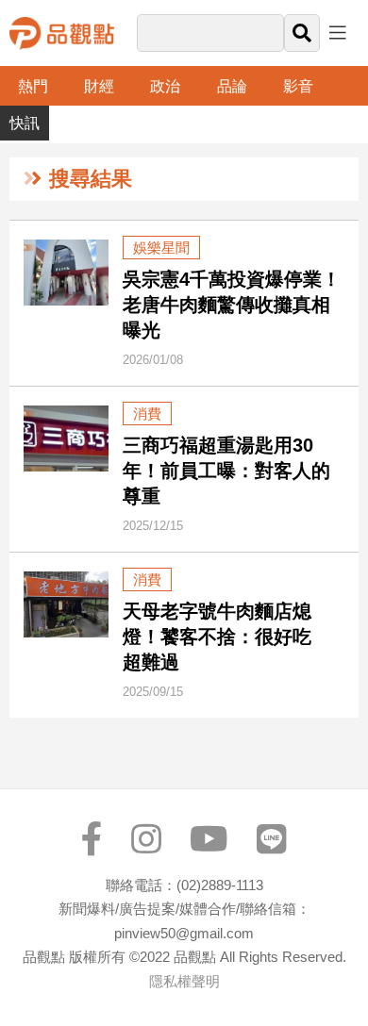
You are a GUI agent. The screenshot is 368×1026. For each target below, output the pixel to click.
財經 (99, 86)
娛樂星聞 (161, 248)
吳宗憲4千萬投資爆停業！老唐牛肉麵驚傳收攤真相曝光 (232, 304)
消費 (147, 413)
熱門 (33, 86)
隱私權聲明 (184, 981)
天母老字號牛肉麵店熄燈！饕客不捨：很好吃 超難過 (226, 636)
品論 (232, 86)
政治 (165, 86)
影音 (298, 86)
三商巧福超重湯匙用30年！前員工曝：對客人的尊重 (226, 470)
